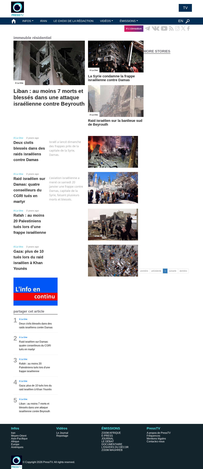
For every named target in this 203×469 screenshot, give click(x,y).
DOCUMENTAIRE (112, 444)
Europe (15, 444)
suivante (172, 271)
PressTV (153, 428)
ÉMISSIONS (128, 21)
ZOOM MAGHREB (112, 450)
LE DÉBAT (108, 441)
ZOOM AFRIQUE (111, 433)
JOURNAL (108, 438)
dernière (183, 271)
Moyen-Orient (18, 435)
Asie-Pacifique (19, 438)
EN (180, 21)
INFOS (26, 21)
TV (185, 8)
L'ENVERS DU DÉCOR (115, 447)
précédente (156, 271)
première (144, 271)
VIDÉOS (105, 21)
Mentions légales (156, 438)
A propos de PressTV (159, 433)
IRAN (43, 21)
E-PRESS (107, 435)
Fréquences (153, 435)
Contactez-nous (155, 441)
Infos (15, 428)
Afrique (15, 441)
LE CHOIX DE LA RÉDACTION (73, 21)
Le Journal (62, 433)
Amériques (17, 447)
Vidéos (61, 428)
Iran (13, 433)
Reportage (62, 435)
